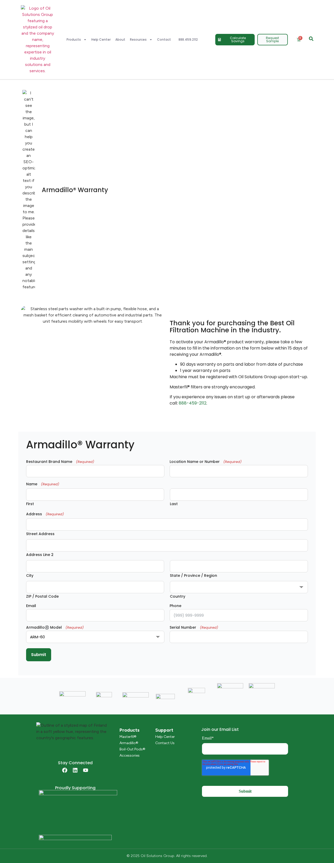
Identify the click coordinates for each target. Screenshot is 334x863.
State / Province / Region (193, 575)
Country (177, 596)
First (30, 503)
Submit (38, 655)
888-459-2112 (192, 403)
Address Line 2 (39, 554)
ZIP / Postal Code (42, 596)
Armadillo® (129, 743)
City (29, 575)
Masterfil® (128, 737)
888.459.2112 (188, 39)
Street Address (40, 533)
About (120, 39)
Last (174, 503)
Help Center (101, 39)
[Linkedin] (75, 770)
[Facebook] (64, 770)
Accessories (130, 755)
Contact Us (165, 743)
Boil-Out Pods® (132, 749)
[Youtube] (85, 770)
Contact (164, 39)
